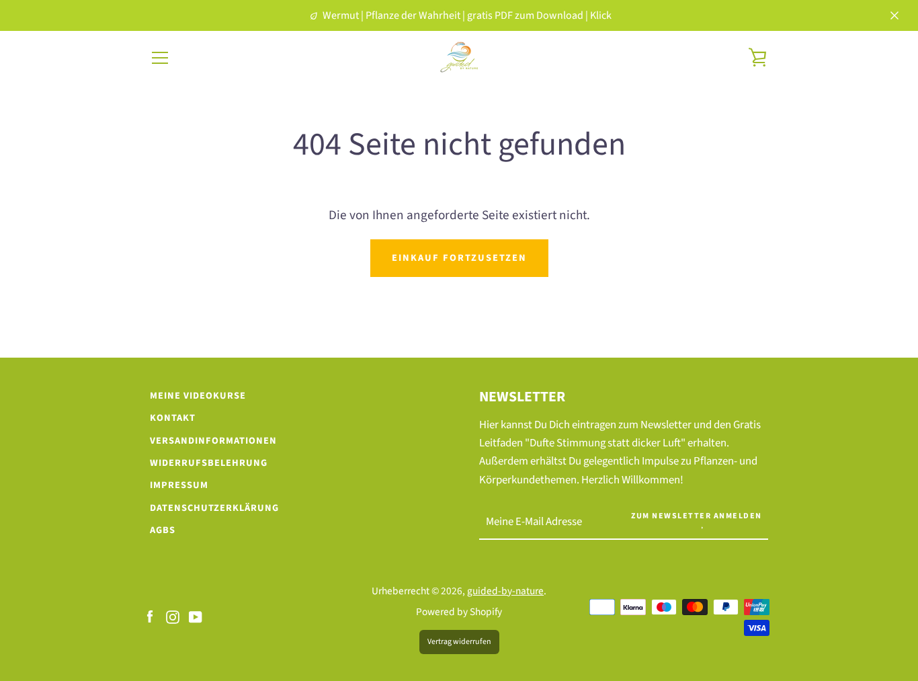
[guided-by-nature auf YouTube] (195, 616)
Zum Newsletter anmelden (696, 516)
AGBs (162, 530)
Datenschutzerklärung (214, 508)
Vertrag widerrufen (459, 641)
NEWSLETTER (522, 397)
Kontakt (173, 418)
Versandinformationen (213, 441)
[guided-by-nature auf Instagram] (172, 616)
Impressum (179, 485)
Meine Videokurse (198, 396)
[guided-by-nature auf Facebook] (150, 616)
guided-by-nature (505, 591)
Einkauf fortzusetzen (459, 258)
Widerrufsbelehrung (208, 463)
